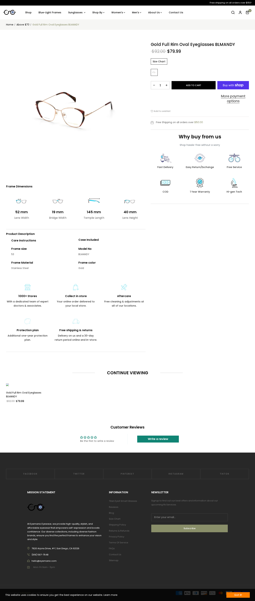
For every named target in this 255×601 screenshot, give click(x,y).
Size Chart (159, 61)
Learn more (110, 595)
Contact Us (115, 554)
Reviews (113, 507)
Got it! (238, 595)
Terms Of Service (118, 542)
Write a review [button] (158, 439)
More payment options (233, 99)
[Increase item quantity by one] (166, 85)
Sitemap (113, 560)
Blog (111, 513)
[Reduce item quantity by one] (154, 85)
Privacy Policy (116, 536)
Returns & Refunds (119, 530)
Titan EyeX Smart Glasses (123, 501)
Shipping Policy (117, 524)
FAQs (112, 548)
